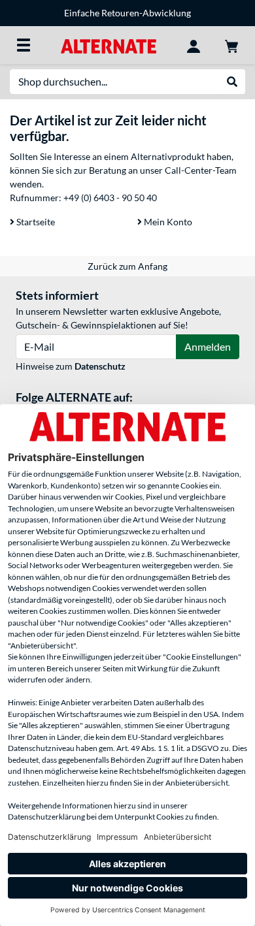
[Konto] (193, 45)
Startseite (34, 221)
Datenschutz (100, 366)
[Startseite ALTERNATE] (108, 45)
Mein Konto (167, 221)
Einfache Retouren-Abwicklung (127, 12)
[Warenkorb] (231, 45)
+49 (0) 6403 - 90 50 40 (110, 197)
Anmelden (207, 346)
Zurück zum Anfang (127, 266)
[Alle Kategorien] (23, 45)
